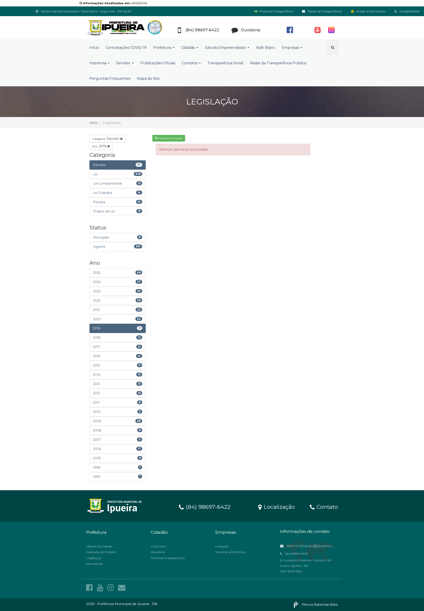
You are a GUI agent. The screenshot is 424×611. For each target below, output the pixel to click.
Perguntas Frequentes (109, 78)
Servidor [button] (124, 63)
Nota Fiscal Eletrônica (230, 552)
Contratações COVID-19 (126, 47)
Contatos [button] (190, 63)
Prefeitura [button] (162, 47)
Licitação (221, 546)
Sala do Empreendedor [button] (226, 47)
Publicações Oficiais (157, 63)
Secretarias (94, 564)
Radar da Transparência (324, 11)
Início (94, 47)
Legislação (93, 558)
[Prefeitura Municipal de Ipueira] (126, 28)
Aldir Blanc (265, 47)
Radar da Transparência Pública (278, 63)
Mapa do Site (148, 78)
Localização (278, 506)
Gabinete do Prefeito (101, 552)
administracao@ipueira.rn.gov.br (316, 546)
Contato (326, 506)
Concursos (158, 546)
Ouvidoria (158, 552)
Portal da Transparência (276, 11)
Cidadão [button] (188, 47)
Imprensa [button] (98, 63)
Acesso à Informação (370, 11)
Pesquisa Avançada (170, 138)
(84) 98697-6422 (207, 506)
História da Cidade (99, 546)
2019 (99, 146)
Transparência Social (225, 63)
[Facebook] (90, 587)
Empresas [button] (291, 47)
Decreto (106, 139)
